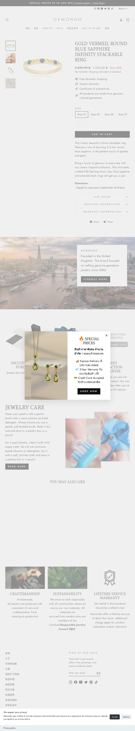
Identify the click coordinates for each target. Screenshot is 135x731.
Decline (126, 717)
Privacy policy (9, 728)
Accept (114, 717)
